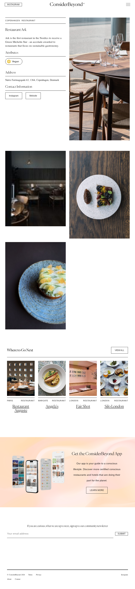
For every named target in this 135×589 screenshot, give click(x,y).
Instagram (13, 96)
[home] (67, 4)
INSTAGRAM (13, 4)
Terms (30, 574)
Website (33, 96)
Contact (17, 579)
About (9, 579)
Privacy (38, 574)
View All (119, 350)
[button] (128, 4)
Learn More (97, 490)
